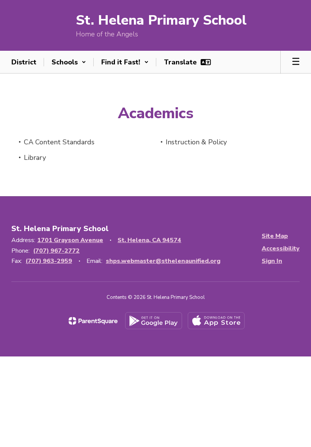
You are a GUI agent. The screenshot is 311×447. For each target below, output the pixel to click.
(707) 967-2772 (56, 251)
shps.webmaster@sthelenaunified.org (163, 261)
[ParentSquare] (93, 321)
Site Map (275, 236)
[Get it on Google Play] (153, 320)
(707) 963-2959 (48, 261)
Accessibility (281, 248)
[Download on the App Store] (216, 320)
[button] (69, 62)
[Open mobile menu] (296, 62)
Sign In (272, 261)
